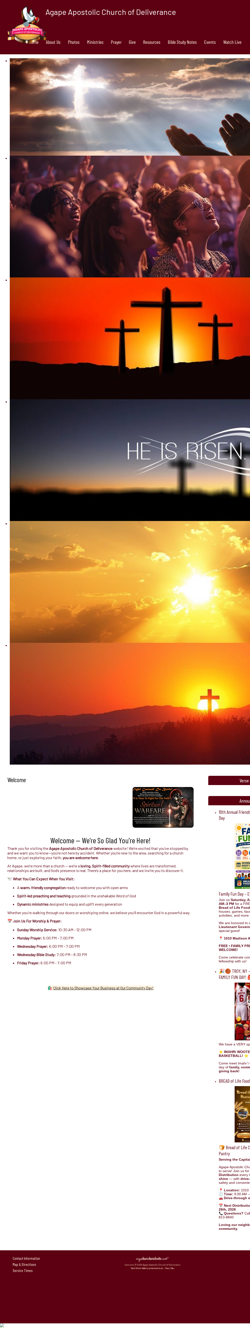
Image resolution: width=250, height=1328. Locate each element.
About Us (53, 42)
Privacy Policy (169, 1268)
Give (132, 42)
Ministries (95, 42)
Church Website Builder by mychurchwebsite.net (147, 1268)
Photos (74, 42)
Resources (151, 42)
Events (210, 42)
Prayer (116, 42)
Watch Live (232, 42)
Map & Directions (23, 1264)
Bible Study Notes (182, 42)
